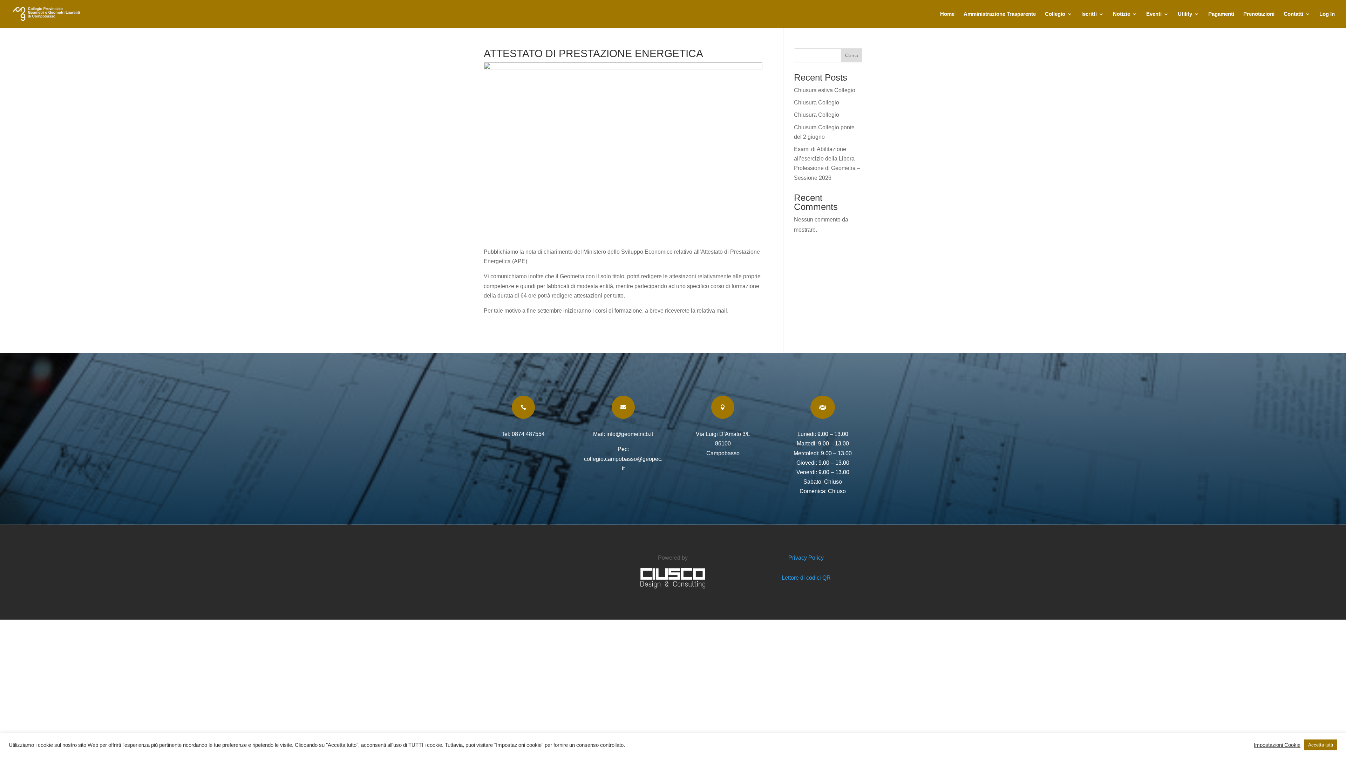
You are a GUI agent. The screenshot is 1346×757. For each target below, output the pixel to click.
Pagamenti (1221, 14)
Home (947, 14)
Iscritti (1089, 14)
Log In (1327, 14)
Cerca (851, 55)
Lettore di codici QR (806, 578)
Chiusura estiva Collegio (824, 90)
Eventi (1154, 14)
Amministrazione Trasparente (1000, 14)
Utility (1185, 14)
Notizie (1121, 14)
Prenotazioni (1258, 14)
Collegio (1055, 14)
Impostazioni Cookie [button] (1277, 745)
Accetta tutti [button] (1320, 745)
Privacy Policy (806, 558)
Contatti (1293, 14)
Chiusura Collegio (816, 102)
